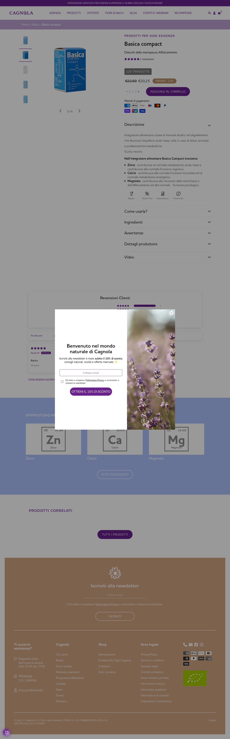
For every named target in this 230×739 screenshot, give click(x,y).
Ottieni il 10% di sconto (91, 391)
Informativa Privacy (95, 380)
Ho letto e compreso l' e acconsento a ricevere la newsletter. (92, 381)
